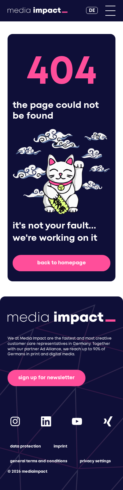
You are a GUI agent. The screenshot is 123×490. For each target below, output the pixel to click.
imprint (60, 446)
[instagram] (15, 421)
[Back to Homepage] (37, 10)
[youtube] (77, 421)
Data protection (25, 446)
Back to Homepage (61, 263)
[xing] (107, 421)
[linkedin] (46, 421)
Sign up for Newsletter (46, 377)
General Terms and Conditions (38, 461)
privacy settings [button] (95, 461)
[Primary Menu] (110, 11)
